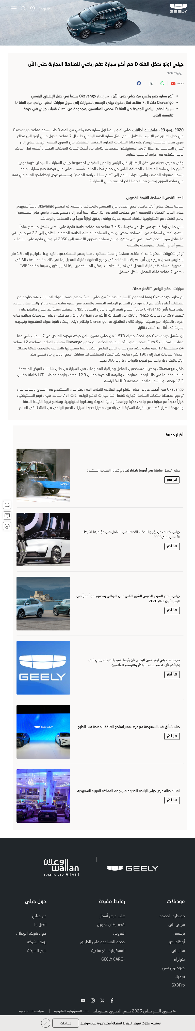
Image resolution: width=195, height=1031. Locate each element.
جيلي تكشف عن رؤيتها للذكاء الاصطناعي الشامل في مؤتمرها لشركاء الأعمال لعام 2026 (131, 534)
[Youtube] (83, 1000)
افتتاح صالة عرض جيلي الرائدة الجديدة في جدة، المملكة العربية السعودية (128, 790)
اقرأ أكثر (172, 479)
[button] (171, 83)
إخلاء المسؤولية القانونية (72, 1011)
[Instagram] (92, 1000)
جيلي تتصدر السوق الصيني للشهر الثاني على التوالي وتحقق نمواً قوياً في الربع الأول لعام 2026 (128, 598)
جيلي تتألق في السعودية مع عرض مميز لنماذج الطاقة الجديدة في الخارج (129, 726)
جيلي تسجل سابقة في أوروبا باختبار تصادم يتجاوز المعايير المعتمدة (133, 470)
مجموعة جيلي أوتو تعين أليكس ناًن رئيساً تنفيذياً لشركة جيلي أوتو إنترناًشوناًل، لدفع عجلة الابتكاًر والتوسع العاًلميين (134, 662)
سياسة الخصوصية (31, 1011)
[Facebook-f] (112, 1000)
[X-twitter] (102, 1000)
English (44, 9)
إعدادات (65, 1023)
